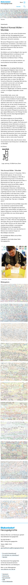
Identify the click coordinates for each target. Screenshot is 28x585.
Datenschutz (5, 576)
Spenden (18, 6)
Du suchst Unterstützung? (9, 553)
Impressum (5, 574)
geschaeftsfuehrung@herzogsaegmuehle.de (12, 548)
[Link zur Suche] (24, 6)
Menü (21, 2)
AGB (3, 579)
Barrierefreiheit (6, 577)
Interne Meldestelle (7, 581)
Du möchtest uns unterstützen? (10, 555)
